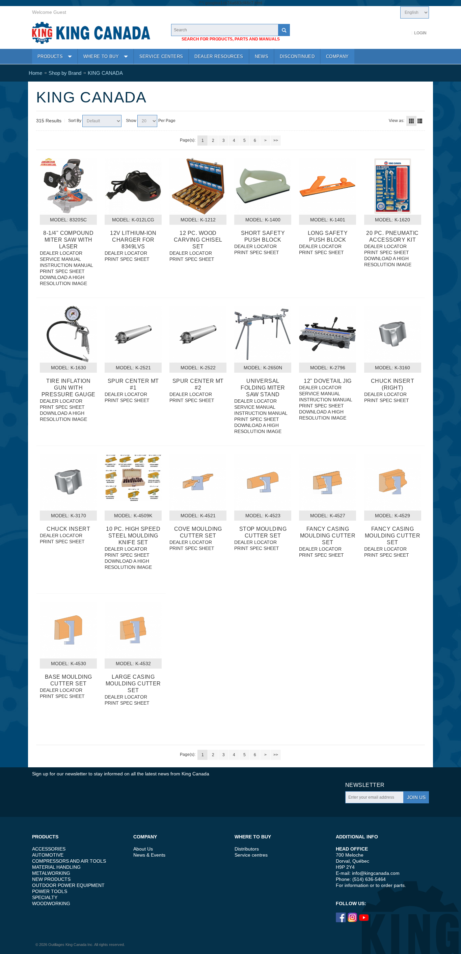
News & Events (149, 855)
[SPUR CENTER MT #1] (133, 334)
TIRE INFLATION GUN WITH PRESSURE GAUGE (69, 387)
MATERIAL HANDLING (56, 867)
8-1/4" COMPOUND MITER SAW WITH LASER (68, 239)
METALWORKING (51, 873)
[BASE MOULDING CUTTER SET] (68, 630)
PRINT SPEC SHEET (62, 271)
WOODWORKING (51, 903)
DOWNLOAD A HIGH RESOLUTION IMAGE (63, 280)
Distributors (247, 849)
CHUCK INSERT (68, 529)
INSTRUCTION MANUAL (66, 265)
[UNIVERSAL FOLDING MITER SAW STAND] (262, 334)
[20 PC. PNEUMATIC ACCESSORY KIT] (392, 186)
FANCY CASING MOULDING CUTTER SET (327, 535)
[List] (420, 121)
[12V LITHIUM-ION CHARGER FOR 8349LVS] (133, 186)
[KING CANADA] (91, 33)
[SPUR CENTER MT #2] (197, 334)
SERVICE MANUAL (60, 259)
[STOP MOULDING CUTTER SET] (262, 482)
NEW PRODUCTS (51, 879)
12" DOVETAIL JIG (328, 381)
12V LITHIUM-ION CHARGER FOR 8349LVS (133, 239)
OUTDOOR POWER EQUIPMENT (68, 885)
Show (131, 120)
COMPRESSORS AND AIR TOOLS (69, 861)
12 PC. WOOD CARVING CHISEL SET (198, 239)
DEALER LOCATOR (61, 253)
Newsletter (365, 785)
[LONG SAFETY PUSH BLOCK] (327, 186)
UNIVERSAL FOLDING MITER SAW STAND (263, 387)
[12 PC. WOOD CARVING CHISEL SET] (197, 186)
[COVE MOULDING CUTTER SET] (197, 482)
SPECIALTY (44, 897)
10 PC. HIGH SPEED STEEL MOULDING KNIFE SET (133, 535)
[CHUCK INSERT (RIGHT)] (392, 334)
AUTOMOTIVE (47, 855)
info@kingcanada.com (376, 873)
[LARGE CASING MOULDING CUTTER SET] (133, 630)
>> (275, 140)
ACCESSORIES (48, 849)
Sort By (74, 120)
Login (420, 33)
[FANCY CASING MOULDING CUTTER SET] (327, 482)
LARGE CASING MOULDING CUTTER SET (133, 683)
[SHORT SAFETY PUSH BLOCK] (262, 186)
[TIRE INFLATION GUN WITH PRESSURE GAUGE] (68, 334)
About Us (143, 849)
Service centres (251, 855)
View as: (396, 120)
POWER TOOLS (49, 891)
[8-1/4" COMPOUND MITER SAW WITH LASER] (68, 186)
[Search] (284, 30)
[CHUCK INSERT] (68, 482)
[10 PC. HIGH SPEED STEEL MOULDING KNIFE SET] (133, 477)
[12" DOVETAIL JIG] (327, 334)
